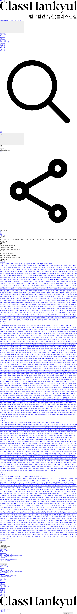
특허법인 (4, 52)
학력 (1, 234)
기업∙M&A (2, 557)
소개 (1, 231)
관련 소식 (2, 235)
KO (1, 131)
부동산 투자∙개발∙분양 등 (6, 554)
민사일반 (2, 551)
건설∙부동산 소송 (4, 550)
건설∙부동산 (3, 553)
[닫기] (12, 27)
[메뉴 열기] (12, 139)
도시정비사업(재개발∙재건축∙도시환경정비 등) (11, 555)
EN (1, 132)
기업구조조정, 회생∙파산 (5, 560)
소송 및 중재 (3, 549)
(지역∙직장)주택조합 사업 (6, 556)
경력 (1, 232)
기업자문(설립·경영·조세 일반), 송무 (8, 559)
